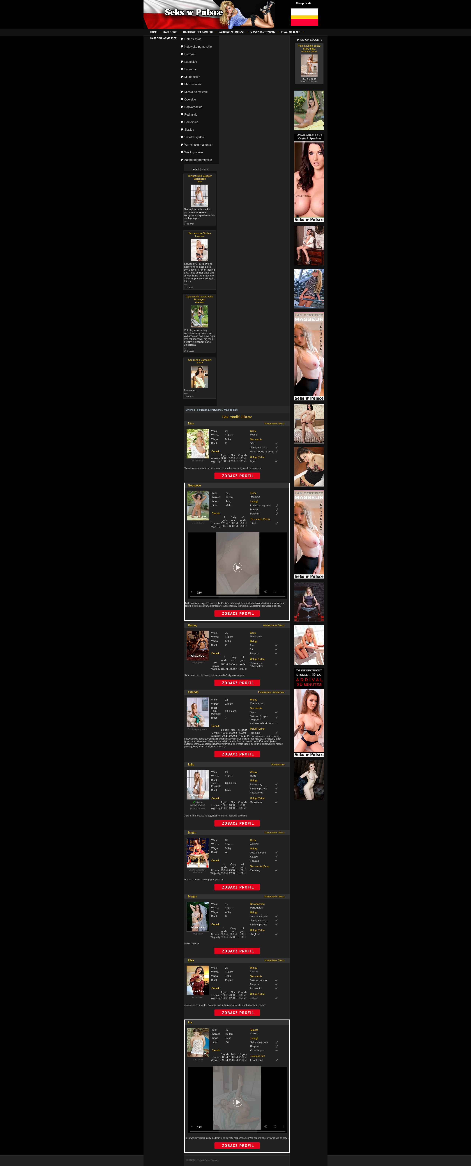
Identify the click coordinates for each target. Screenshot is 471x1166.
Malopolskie (231, 409)
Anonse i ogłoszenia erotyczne (204, 409)
